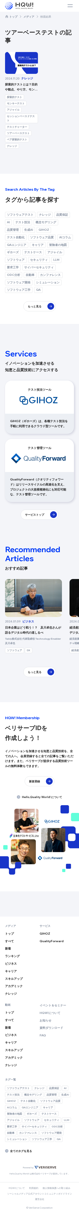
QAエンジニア (16, 245)
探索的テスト (14, 97)
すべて (9, 941)
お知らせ (45, 1020)
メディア (28, 16)
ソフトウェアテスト (20, 215)
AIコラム (65, 237)
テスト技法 (22, 222)
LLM (56, 260)
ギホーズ (13, 252)
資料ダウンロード (51, 1028)
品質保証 (62, 215)
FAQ (43, 1035)
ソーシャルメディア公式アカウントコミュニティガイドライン (39, 1193)
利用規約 (33, 1188)
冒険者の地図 (58, 245)
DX (28, 650)
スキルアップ (14, 979)
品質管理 (13, 230)
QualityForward (52, 941)
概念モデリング (46, 222)
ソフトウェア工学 (19, 290)
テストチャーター (17, 126)
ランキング (12, 956)
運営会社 (39, 1199)
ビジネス (11, 963)
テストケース (33, 252)
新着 (8, 948)
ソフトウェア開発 (19, 282)
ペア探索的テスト (17, 139)
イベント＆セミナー (53, 1005)
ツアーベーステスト (18, 133)
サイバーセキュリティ (39, 267)
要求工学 (13, 267)
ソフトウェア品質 (42, 237)
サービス (45, 925)
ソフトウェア (16, 260)
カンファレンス (50, 275)
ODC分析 (13, 275)
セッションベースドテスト (21, 118)
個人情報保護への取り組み (56, 1188)
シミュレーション (48, 282)
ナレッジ (12, 145)
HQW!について (50, 1013)
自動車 (30, 275)
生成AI (28, 230)
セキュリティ (39, 260)
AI (8, 222)
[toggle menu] (70, 6)
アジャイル (13, 109)
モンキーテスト (16, 103)
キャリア (38, 245)
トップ (13, 16)
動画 (8, 1004)
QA (38, 290)
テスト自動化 (16, 237)
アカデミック (14, 986)
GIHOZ (44, 230)
